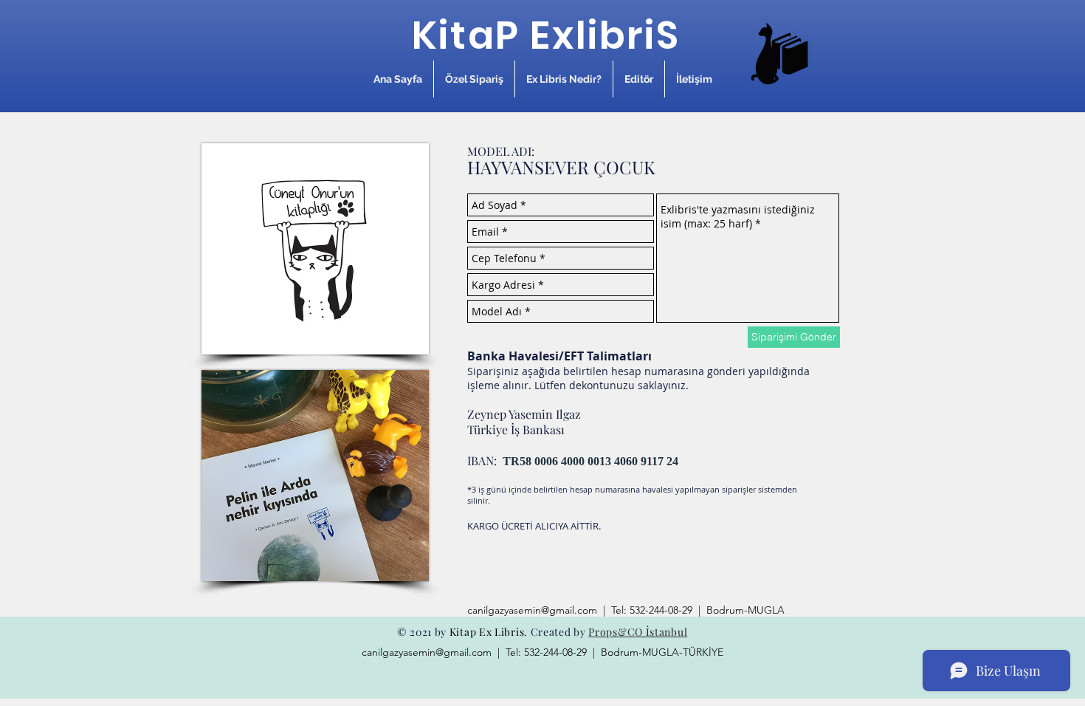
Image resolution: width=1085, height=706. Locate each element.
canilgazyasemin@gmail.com (532, 610)
